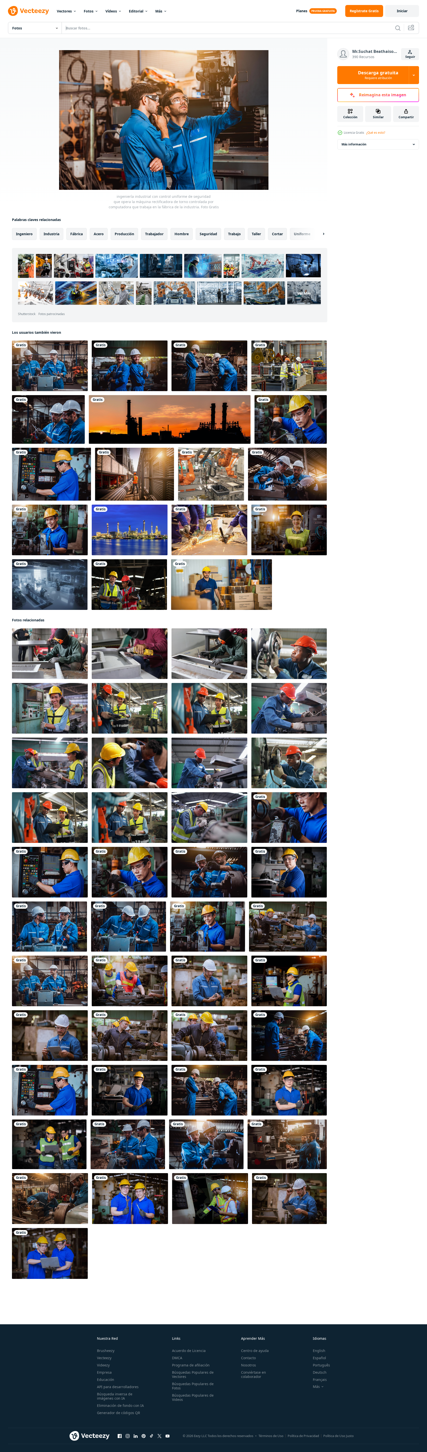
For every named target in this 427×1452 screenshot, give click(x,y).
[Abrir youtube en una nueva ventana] (168, 1436)
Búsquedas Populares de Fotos (193, 1385)
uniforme (302, 233)
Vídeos (111, 11)
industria (51, 233)
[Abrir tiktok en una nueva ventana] (152, 1436)
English (319, 1350)
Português (321, 1365)
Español (319, 1357)
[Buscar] (398, 28)
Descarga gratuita (378, 75)
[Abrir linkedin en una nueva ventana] (136, 1436)
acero (99, 233)
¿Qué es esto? (375, 132)
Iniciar (402, 10)
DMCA (177, 1357)
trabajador (154, 233)
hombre (181, 233)
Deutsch (320, 1372)
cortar (277, 233)
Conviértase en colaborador (253, 1374)
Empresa (104, 1372)
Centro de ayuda (255, 1350)
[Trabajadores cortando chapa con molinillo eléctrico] (209, 530)
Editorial (136, 11)
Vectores (64, 11)
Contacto (248, 1357)
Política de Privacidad (303, 1436)
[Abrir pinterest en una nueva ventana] (144, 1436)
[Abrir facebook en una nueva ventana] (120, 1436)
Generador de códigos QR (118, 1412)
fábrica (76, 233)
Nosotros (248, 1365)
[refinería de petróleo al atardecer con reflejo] (130, 530)
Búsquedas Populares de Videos (193, 1397)
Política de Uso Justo (338, 1436)
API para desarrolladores (118, 1386)
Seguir (410, 57)
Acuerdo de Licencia (189, 1350)
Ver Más (304, 293)
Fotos (88, 11)
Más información (354, 144)
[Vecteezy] (28, 11)
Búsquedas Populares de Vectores (193, 1374)
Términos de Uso (270, 1436)
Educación (105, 1379)
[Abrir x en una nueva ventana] (160, 1436)
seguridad (208, 233)
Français (320, 1379)
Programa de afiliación (191, 1365)
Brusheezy (105, 1350)
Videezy (103, 1365)
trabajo (234, 233)
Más (158, 11)
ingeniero (24, 233)
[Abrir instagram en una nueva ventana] (128, 1436)
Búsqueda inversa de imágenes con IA (114, 1396)
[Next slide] (319, 234)
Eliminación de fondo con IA (120, 1405)
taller (256, 233)
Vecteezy (104, 1357)
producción (124, 233)
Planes (301, 10)
